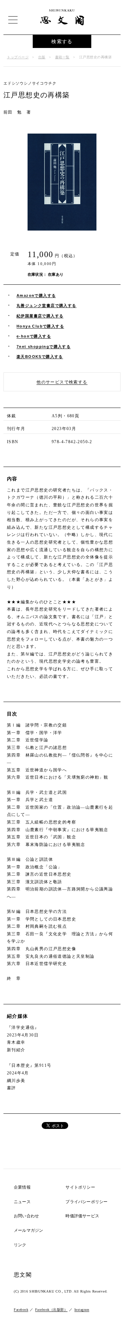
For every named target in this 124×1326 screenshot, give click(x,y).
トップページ (18, 57)
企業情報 (22, 1187)
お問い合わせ (26, 1216)
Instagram (82, 1310)
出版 (41, 57)
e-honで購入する (34, 336)
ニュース (22, 1202)
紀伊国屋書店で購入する (40, 316)
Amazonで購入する (36, 295)
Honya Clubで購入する (40, 326)
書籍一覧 (62, 57)
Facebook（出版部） (51, 1310)
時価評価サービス (82, 1216)
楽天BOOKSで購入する (40, 356)
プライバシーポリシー (86, 1202)
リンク (20, 1245)
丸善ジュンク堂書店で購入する (46, 305)
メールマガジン (28, 1230)
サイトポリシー (80, 1187)
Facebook (21, 1310)
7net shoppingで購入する (44, 346)
